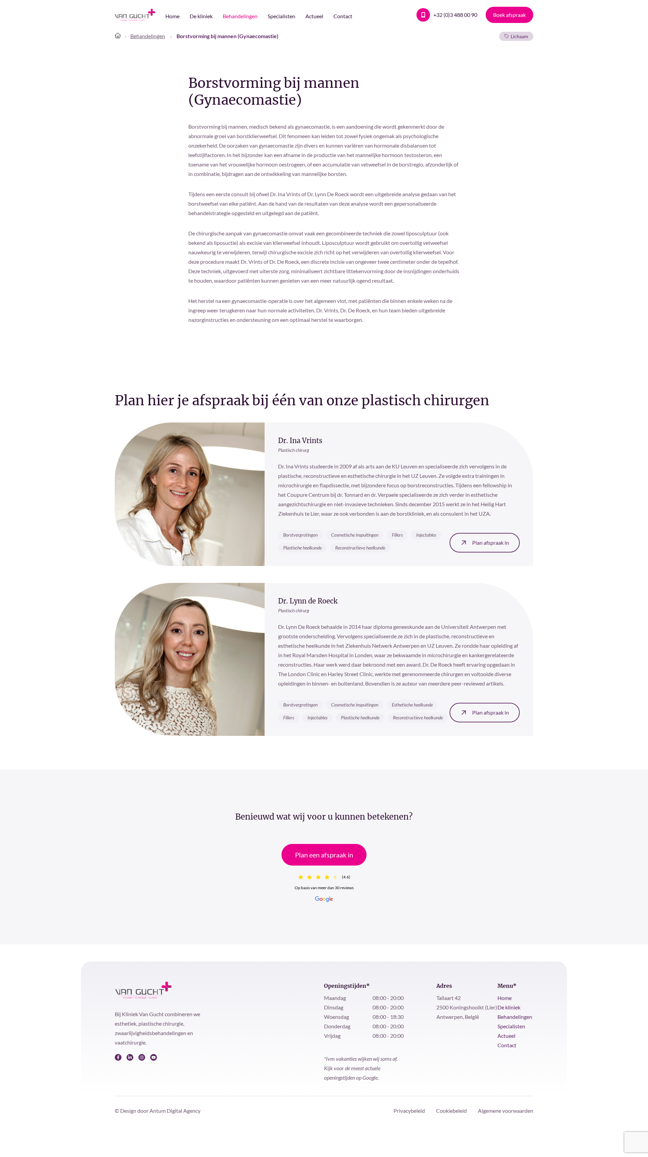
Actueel (314, 16)
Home (172, 16)
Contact (342, 16)
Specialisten (281, 16)
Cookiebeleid (452, 1110)
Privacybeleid (410, 1110)
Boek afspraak (509, 14)
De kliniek (201, 16)
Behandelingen (240, 16)
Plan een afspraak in (324, 855)
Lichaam (519, 36)
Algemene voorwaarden (505, 1110)
